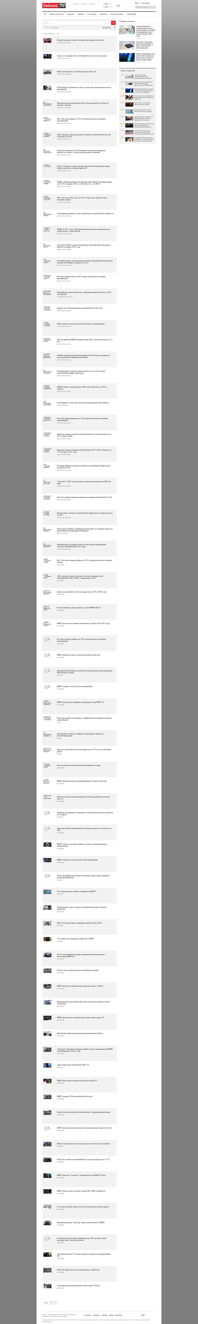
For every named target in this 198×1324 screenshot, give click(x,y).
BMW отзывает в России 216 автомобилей (74, 686)
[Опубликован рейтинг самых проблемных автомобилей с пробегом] (47, 214)
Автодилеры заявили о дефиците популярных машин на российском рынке (80, 734)
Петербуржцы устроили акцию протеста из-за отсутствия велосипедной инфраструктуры (81, 372)
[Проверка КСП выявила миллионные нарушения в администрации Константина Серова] (47, 671)
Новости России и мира (64, 42)
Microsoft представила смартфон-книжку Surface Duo (79, 923)
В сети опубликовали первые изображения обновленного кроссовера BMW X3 (81, 955)
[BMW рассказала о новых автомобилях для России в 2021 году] (47, 624)
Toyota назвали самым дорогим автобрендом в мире (78, 765)
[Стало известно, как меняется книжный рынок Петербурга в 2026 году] (129, 97)
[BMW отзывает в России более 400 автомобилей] (47, 860)
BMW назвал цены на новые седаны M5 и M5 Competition (81, 1191)
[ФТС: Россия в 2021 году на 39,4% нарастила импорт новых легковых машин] (47, 198)
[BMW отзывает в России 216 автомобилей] (47, 687)
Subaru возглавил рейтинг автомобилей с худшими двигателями (83, 1112)
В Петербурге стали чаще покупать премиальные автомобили (83, 402)
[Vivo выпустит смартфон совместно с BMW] (47, 939)
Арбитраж (103, 14)
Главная (45, 14)
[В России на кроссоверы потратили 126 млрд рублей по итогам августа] (47, 797)
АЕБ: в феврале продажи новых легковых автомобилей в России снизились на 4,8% (84, 135)
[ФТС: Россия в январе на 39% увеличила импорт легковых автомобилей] (47, 119)
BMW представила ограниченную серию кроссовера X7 (80, 1017)
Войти (137, 3)
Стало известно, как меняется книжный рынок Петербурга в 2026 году (144, 97)
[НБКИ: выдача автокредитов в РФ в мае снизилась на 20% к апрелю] (47, 387)
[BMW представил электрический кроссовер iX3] (47, 1081)
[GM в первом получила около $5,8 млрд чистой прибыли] (47, 324)
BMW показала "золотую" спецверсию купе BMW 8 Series (81, 1175)
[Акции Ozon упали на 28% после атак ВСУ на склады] (129, 111)
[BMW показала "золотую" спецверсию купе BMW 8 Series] (47, 1175)
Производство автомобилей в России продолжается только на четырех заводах (83, 104)
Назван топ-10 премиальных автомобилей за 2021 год (79, 308)
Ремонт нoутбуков (115, 1315)
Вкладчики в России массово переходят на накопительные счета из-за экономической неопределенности (144, 139)
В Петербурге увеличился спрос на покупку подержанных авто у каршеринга (84, 88)
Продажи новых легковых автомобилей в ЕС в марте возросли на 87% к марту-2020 (84, 435)
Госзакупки (91, 14)
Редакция (84, 4)
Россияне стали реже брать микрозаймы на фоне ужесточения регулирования (144, 45)
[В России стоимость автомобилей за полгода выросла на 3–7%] (47, 1160)
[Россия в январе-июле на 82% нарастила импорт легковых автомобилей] (47, 277)
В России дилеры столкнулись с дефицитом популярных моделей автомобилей (84, 719)
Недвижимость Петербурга (65, 296)
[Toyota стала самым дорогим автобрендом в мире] (47, 970)
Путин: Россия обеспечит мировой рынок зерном (142, 103)
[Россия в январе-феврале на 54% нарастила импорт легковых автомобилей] (47, 419)
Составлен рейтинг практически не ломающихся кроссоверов (83, 1206)
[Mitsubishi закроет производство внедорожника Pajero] (47, 1034)
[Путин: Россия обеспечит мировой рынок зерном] (129, 104)
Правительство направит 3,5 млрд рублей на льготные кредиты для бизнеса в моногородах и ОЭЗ (143, 118)
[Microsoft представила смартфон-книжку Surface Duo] (47, 923)
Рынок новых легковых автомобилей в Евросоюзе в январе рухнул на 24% (85, 514)
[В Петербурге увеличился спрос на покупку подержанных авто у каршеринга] (47, 88)
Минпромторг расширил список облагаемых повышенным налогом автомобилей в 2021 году (81, 545)
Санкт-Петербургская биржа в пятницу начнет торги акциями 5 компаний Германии (83, 876)
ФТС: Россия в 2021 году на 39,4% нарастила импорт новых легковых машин (82, 198)
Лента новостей (128, 70)
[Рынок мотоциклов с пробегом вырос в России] (47, 72)
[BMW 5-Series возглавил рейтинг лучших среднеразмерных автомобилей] (47, 844)
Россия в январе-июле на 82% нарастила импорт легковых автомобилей (81, 277)
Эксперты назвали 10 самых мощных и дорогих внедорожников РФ (84, 1255)
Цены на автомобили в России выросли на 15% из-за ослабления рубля (84, 750)
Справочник (131, 14)
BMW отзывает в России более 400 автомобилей (77, 859)
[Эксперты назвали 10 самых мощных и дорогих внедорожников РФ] (47, 1254)
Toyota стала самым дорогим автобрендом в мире (77, 970)
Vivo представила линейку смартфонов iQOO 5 (76, 891)
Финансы (59, 880)
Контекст (70, 14)
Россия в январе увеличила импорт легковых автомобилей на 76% (84, 497)
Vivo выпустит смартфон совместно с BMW (75, 938)
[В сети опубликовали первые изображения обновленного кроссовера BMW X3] (47, 955)
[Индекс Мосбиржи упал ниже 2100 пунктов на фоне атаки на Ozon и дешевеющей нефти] (127, 57)
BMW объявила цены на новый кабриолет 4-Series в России (82, 781)
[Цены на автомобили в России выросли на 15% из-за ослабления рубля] (47, 750)
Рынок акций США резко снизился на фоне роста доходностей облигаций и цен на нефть (144, 132)
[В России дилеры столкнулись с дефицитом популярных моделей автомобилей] (47, 718)
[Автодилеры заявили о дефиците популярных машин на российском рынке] (47, 734)
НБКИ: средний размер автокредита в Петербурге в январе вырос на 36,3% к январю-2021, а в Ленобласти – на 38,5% (84, 183)
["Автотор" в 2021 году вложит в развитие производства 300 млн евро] (47, 482)
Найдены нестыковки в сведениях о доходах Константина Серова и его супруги (85, 813)
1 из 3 (46, 1303)
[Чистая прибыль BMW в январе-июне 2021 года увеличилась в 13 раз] (47, 340)
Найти (113, 23)
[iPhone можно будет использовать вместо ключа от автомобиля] (47, 1144)
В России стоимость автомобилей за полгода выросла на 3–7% (83, 1159)
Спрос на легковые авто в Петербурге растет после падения (82, 55)
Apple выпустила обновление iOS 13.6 (73, 1064)
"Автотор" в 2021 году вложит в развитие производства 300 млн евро (84, 482)
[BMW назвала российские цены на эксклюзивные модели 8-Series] (47, 1128)
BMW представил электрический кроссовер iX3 (77, 1080)
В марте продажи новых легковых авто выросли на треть (80, 40)
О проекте (75, 4)
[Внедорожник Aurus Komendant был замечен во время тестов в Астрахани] (47, 1002)
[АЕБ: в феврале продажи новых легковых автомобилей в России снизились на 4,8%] (47, 135)
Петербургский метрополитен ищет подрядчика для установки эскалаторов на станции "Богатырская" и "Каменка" (144, 125)
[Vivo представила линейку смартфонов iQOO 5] (47, 892)
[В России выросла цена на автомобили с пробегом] (47, 1270)
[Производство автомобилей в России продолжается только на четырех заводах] (47, 103)
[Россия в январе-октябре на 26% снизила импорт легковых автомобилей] (47, 639)
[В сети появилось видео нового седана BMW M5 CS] (47, 608)
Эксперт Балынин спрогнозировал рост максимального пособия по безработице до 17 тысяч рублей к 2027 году (145, 31)
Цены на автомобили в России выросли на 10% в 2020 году (82, 591)
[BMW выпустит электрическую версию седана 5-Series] (47, 986)
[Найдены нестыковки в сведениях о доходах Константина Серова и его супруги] (47, 813)
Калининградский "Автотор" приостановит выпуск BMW (81, 1222)
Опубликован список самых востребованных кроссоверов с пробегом (82, 908)
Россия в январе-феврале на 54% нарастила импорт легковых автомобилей (82, 419)
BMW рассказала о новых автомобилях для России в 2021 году (83, 623)
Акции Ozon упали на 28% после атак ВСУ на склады (143, 110)
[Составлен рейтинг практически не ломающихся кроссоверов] (47, 1207)
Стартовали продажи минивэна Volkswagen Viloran (78, 1285)
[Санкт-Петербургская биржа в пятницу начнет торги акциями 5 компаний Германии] (47, 876)
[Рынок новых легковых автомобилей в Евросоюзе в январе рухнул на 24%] (47, 513)
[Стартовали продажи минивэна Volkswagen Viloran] (47, 1286)
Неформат (60, 817)
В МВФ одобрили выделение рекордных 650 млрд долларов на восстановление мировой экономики (83, 356)
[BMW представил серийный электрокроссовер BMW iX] (47, 702)
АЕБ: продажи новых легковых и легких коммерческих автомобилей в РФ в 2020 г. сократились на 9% (80, 577)
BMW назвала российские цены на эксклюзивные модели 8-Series (84, 1127)
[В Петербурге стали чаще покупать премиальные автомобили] (47, 403)
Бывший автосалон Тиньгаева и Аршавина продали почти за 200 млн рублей (84, 293)
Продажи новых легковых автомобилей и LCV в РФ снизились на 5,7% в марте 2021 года (84, 451)
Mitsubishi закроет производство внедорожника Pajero (80, 1033)
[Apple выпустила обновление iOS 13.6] (47, 1065)
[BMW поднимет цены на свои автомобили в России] (47, 655)
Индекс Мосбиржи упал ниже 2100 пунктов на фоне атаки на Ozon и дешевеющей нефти (145, 57)
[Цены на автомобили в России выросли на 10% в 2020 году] (47, 592)
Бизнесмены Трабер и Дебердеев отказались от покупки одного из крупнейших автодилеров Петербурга (85, 529)
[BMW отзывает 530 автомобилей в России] (47, 1097)
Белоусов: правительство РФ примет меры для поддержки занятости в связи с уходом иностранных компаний (81, 151)
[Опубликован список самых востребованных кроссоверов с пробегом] (47, 907)
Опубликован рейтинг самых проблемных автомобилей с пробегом (85, 213)
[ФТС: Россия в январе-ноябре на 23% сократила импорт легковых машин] (47, 561)
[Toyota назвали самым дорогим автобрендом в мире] (47, 766)
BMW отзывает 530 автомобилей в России (74, 1096)
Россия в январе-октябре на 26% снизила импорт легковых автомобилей (81, 640)
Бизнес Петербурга (57, 14)
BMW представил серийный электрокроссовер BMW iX (80, 702)
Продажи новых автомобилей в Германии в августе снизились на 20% (84, 829)
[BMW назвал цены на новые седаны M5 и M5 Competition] (47, 1191)
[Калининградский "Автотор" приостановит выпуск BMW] (47, 1223)
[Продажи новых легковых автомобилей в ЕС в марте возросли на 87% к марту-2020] (47, 434)
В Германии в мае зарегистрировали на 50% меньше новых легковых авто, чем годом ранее (82, 1239)
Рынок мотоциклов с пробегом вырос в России (76, 71)
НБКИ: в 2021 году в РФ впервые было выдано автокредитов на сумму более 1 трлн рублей (83, 230)
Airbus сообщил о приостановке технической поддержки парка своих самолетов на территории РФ (83, 167)
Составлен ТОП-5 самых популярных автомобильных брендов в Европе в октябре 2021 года (84, 246)
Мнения (81, 14)
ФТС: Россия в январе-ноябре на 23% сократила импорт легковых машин (84, 561)
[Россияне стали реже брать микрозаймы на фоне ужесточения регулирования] (127, 45)
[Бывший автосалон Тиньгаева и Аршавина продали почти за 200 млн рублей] (47, 293)
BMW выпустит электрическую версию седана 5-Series (80, 986)
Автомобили (60, 564)
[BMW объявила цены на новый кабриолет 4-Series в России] (47, 781)
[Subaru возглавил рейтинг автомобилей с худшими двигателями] (47, 1112)
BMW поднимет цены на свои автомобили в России (78, 654)
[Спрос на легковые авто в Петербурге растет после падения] (47, 56)
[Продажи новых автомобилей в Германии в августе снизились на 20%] (47, 829)
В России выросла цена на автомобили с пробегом (78, 1269)
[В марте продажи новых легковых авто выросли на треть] (47, 40)
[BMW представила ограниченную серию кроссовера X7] (47, 1018)
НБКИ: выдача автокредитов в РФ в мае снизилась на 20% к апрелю (82, 387)
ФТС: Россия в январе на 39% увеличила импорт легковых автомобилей (81, 119)
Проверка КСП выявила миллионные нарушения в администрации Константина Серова (84, 671)
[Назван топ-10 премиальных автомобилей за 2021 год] (47, 308)
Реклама (92, 4)
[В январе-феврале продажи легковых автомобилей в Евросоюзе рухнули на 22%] (47, 466)
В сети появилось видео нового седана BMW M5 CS (79, 607)
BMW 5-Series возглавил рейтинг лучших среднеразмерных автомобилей (82, 845)
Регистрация (145, 3)
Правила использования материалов (54, 1316)
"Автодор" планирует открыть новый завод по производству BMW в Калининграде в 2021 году (85, 1050)
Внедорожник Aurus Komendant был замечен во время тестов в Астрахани (83, 1002)
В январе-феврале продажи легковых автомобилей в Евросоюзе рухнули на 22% (83, 466)
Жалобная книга (117, 14)
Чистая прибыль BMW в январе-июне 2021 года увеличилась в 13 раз (84, 340)
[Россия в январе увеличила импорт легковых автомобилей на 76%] (47, 497)
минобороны (54, 27)
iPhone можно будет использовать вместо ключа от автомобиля (83, 1143)
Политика (59, 675)
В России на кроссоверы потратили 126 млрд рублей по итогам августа (83, 797)
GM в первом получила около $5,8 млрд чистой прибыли (80, 323)
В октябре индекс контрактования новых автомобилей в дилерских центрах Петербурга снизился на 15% (85, 261)
